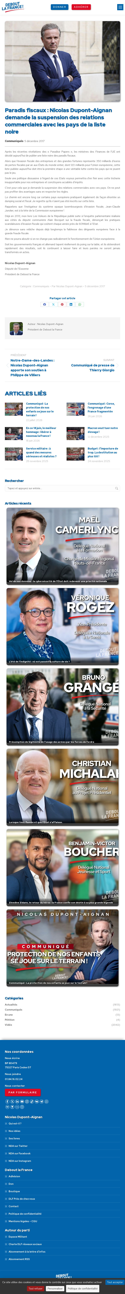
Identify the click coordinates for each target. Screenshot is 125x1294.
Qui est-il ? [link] (15, 1123)
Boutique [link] (14, 1191)
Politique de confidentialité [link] (25, 1213)
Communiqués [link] (14, 141)
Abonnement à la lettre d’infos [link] (27, 1251)
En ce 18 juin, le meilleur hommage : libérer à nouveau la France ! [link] (41, 432)
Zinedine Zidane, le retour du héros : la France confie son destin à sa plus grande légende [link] (61, 902)
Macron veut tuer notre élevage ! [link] (103, 430)
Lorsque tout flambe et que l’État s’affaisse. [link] (35, 822)
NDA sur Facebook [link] (19, 1153)
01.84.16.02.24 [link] (13, 1079)
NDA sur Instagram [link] (20, 1161)
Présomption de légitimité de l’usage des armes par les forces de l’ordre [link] (51, 741)
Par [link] (67, 286)
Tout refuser (35, 1288)
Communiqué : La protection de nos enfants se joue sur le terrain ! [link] (40, 409)
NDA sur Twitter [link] (18, 1146)
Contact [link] (14, 1206)
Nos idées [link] (14, 1131)
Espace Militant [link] (18, 1236)
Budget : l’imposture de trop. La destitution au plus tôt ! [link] (103, 452)
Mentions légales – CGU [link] (23, 1221)
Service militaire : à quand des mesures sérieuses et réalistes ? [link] (41, 452)
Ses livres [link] (14, 1138)
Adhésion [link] (14, 1176)
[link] (120, 7)
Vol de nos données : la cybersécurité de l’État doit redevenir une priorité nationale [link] (58, 581)
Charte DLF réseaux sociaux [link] (25, 1244)
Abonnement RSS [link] (19, 1259)
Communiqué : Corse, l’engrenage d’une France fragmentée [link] (101, 407)
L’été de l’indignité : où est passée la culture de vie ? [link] (39, 661)
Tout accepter (115, 1282)
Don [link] (11, 1184)
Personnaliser (55, 1288)
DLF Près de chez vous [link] (22, 1198)
